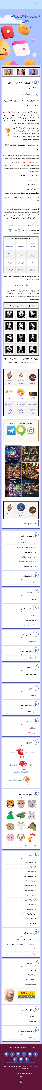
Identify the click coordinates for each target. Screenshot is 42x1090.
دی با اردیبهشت (21, 245)
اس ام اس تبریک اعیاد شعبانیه (27, 542)
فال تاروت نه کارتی (30, 899)
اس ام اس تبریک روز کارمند (28, 556)
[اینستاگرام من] (18, 1054)
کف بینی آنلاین (9, 382)
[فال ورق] (13, 488)
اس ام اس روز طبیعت (30, 566)
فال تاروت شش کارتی (29, 894)
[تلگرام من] (30, 1054)
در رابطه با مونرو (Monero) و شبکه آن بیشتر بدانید (21, 944)
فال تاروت (33, 923)
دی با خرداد (9, 246)
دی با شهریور (9, 254)
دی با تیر (32, 255)
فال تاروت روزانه (33, 411)
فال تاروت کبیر (31, 866)
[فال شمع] (13, 471)
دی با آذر (9, 262)
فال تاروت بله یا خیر (30, 918)
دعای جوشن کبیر (31, 674)
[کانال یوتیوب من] (21, 1059)
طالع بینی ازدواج (21, 382)
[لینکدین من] (15, 1059)
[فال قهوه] (30, 471)
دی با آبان (21, 262)
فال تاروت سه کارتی (30, 880)
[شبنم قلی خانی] (8, 72)
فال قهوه (33, 615)
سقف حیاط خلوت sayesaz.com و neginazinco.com (21, 948)
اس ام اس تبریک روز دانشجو (27, 561)
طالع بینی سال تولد (30, 845)
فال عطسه (33, 1016)
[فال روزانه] (13, 454)
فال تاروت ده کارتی (30, 904)
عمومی (25, 523)
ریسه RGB (33, 728)
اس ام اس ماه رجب (30, 552)
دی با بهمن (21, 269)
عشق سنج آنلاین (31, 711)
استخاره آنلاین (32, 582)
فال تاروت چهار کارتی (30, 885)
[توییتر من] (6, 1054)
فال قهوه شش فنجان (30, 624)
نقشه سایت (13, 1073)
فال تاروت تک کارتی (30, 876)
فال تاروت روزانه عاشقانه (28, 913)
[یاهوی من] (35, 1054)
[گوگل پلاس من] (27, 1059)
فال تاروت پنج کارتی (30, 890)
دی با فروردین (32, 245)
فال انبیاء (32, 397)
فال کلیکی (33, 695)
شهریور (14, 230)
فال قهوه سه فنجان (30, 620)
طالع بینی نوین (32, 1021)
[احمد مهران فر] (33, 72)
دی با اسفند (9, 269)
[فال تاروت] (30, 454)
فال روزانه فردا (31, 1037)
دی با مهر (32, 262)
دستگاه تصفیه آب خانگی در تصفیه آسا (24, 939)
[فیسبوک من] (24, 1054)
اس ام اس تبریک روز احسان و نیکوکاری (24, 547)
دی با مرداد (21, 255)
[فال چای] (30, 488)
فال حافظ (33, 970)
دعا (35, 678)
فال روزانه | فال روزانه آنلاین (25, 18)
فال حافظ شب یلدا (31, 979)
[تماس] (12, 1054)
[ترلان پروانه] (21, 72)
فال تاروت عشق (31, 909)
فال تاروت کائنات (21, 411)
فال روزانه (11, 305)
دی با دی (32, 269)
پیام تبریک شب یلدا (30, 984)
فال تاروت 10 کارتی (9, 411)
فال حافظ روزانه (9, 396)
